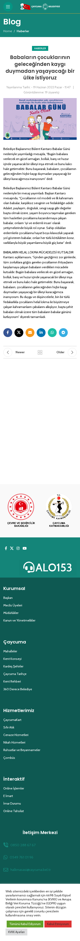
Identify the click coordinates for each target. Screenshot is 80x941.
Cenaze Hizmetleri (15, 735)
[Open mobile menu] (8, 6)
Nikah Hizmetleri (14, 742)
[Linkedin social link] (41, 332)
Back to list (40, 352)
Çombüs (9, 758)
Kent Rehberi (12, 681)
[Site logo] (40, 6)
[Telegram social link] (63, 332)
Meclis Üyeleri (12, 605)
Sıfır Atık (8, 727)
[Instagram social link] (18, 548)
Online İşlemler (13, 788)
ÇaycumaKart (12, 720)
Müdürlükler (10, 613)
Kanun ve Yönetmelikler (19, 620)
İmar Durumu (12, 803)
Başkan (8, 598)
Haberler (40, 48)
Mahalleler (10, 651)
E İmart (8, 796)
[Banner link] (21, 511)
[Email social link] (30, 332)
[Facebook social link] (7, 332)
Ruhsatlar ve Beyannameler (21, 750)
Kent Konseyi (12, 659)
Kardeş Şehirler (13, 666)
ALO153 (54, 567)
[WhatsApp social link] (52, 332)
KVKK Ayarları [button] (16, 932)
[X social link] (18, 332)
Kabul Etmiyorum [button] (58, 924)
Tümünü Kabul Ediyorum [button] (25, 924)
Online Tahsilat (13, 811)
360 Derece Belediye (17, 689)
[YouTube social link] (24, 548)
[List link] (40, 845)
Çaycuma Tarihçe (14, 674)
